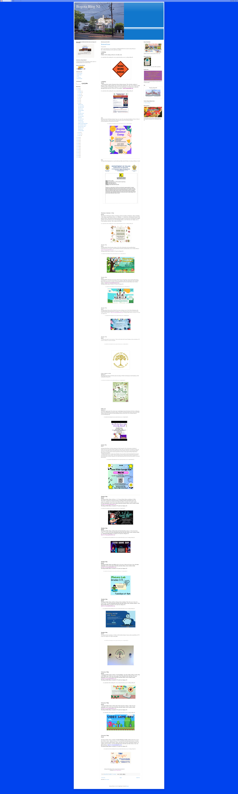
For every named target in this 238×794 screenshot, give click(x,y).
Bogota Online (79, 74)
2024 (78, 137)
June (79, 100)
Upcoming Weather (81, 110)
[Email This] (120, 774)
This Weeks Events (81, 118)
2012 (78, 155)
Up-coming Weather (81, 105)
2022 (78, 140)
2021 (78, 141)
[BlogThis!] (121, 774)
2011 (78, 156)
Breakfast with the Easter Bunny (83, 123)
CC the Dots (79, 77)
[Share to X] (122, 774)
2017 (78, 147)
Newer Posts (103, 777)
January (79, 135)
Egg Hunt (79, 111)
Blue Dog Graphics (147, 102)
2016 (78, 149)
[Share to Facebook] (123, 774)
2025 (78, 89)
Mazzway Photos (79, 73)
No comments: (114, 774)
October (79, 94)
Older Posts (138, 777)
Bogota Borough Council (81, 126)
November (80, 92)
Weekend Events (105, 44)
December (79, 91)
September (80, 95)
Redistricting (80, 117)
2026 (78, 88)
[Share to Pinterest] (124, 774)
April (79, 103)
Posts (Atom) (107, 779)
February (79, 133)
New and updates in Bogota (82, 124)
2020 (78, 143)
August (79, 97)
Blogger (127, 786)
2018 (78, 146)
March (79, 132)
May (79, 101)
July (79, 98)
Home (121, 777)
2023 (78, 138)
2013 (78, 153)
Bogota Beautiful (79, 78)
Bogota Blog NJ (88, 6)
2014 (78, 152)
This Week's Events (81, 107)
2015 (78, 150)
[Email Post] (118, 774)
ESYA (78, 76)
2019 (78, 144)
